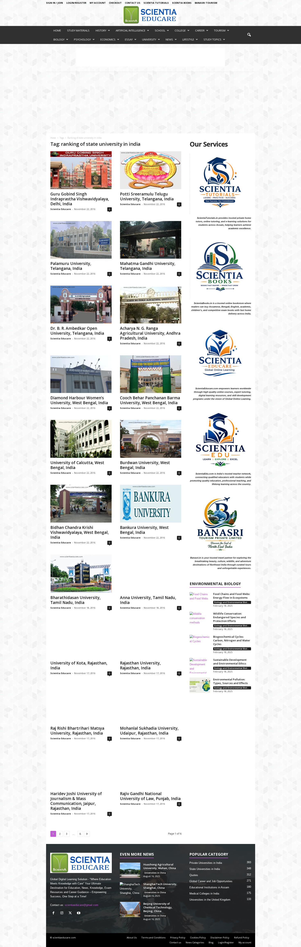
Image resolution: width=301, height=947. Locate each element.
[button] (248, 34)
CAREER (200, 30)
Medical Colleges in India (204, 893)
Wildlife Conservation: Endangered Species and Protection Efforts (229, 617)
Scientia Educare (60, 209)
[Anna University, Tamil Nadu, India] (150, 573)
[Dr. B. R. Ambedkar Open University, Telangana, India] (81, 304)
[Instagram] (63, 913)
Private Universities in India (205, 862)
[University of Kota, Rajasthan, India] (81, 639)
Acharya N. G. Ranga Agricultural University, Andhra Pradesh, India (150, 333)
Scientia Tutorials (156, 2)
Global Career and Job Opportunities (210, 881)
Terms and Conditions (153, 937)
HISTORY (101, 30)
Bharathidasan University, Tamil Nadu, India (75, 600)
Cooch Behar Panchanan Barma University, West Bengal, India (150, 400)
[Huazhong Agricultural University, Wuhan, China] (130, 870)
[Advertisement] (150, 102)
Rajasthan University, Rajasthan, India (140, 665)
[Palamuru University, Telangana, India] (81, 240)
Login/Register (76, 2)
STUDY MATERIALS (78, 30)
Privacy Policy (177, 937)
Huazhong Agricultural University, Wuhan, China (159, 866)
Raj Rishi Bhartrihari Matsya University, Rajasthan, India (77, 731)
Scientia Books (181, 2)
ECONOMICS (107, 39)
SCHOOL (160, 30)
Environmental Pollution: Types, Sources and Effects (230, 681)
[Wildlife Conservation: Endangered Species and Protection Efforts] (200, 619)
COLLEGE (180, 30)
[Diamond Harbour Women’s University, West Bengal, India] (81, 374)
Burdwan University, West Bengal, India (145, 465)
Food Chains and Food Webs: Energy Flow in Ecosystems (231, 595)
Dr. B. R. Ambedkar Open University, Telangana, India (77, 331)
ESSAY (129, 39)
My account (98, 2)
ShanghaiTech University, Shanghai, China (160, 886)
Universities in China (155, 872)
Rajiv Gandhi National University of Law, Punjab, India (150, 796)
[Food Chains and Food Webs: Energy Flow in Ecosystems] (200, 599)
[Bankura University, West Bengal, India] (150, 504)
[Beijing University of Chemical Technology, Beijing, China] (130, 909)
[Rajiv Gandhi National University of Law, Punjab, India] (150, 769)
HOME (57, 30)
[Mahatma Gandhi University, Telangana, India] (150, 240)
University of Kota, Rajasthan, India (78, 665)
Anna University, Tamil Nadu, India (148, 600)
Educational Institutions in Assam (209, 887)
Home (53, 137)
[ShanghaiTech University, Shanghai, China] (130, 890)
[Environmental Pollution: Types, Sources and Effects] (200, 685)
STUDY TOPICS (212, 39)
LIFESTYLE (188, 39)
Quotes (193, 875)
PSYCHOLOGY (82, 39)
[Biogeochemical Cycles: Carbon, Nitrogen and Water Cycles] (200, 642)
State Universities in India (204, 869)
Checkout (115, 2)
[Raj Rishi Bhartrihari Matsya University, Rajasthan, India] (81, 704)
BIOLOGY (58, 39)
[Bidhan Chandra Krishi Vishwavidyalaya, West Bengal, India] (81, 504)
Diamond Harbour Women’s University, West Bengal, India (79, 400)
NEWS (169, 39)
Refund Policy (241, 937)
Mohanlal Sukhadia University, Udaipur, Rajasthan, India (149, 731)
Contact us (132, 2)
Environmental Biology (215, 584)
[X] (71, 913)
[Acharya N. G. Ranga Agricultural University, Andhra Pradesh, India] (150, 304)
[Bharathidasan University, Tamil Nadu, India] (81, 573)
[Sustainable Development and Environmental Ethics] (200, 665)
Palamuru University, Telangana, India (70, 266)
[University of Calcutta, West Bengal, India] (81, 439)
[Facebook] (54, 913)
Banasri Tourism (206, 2)
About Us (132, 937)
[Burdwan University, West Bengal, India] (150, 439)
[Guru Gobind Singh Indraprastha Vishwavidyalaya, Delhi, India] (81, 170)
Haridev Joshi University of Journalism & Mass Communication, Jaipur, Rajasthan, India (76, 801)
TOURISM (219, 30)
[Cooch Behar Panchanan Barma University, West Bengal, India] (150, 374)
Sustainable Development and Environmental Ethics (230, 661)
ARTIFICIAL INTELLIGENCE (130, 30)
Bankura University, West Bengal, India (144, 530)
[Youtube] (79, 913)
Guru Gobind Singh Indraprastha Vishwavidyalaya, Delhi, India (79, 198)
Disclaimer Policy (219, 937)
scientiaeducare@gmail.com (81, 905)
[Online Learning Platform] (150, 15)
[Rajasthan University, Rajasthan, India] (150, 639)
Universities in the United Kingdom (209, 899)
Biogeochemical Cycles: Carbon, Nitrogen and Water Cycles (231, 640)
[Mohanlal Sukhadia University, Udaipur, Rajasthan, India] (150, 704)
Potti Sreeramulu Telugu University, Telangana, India (147, 196)
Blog (211, 942)
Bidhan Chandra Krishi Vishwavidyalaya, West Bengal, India (79, 532)
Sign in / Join (54, 2)
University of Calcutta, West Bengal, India (77, 465)
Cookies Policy (198, 937)
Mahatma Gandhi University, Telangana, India (147, 266)
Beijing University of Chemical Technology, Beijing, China (157, 907)
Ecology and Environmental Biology (232, 602)
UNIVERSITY (149, 39)
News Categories (195, 942)
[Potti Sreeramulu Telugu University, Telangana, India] (150, 170)
